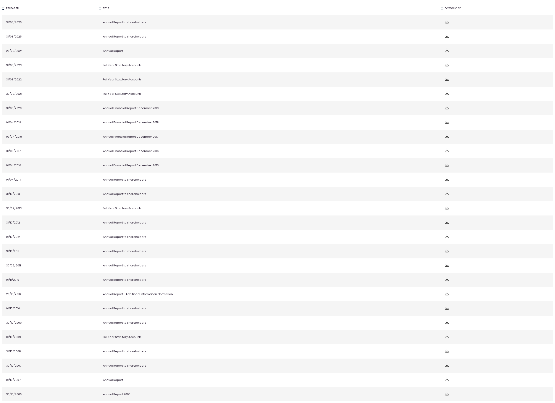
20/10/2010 (13, 294)
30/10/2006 (14, 394)
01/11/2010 (12, 280)
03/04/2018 (14, 137)
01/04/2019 (13, 122)
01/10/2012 (13, 237)
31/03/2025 (14, 36)
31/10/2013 (13, 194)
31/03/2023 (14, 65)
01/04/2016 (13, 165)
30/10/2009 (14, 323)
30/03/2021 (14, 94)
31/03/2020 (14, 108)
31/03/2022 (14, 79)
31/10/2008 (13, 351)
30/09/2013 (14, 208)
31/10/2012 (13, 222)
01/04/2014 (13, 180)
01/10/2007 (13, 380)
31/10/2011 (12, 251)
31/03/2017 (13, 151)
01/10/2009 (13, 337)
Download (453, 8)
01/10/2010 (13, 308)
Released (12, 8)
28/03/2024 (14, 51)
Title (106, 8)
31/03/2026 (14, 22)
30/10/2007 (13, 366)
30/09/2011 (13, 265)
